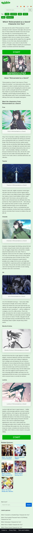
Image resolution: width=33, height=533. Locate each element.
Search (29, 504)
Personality (10, 17)
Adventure (13, 14)
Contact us (4, 530)
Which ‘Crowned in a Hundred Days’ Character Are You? (15, 514)
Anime (19, 14)
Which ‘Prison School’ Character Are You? (11, 527)
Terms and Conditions (23, 530)
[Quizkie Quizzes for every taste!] (5, 2)
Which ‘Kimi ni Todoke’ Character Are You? (11, 524)
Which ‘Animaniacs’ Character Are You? (11, 522)
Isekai (3, 17)
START (16, 52)
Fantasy (25, 14)
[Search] (24, 10)
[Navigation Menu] (30, 10)
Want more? (4, 502)
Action (7, 14)
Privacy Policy (12, 530)
